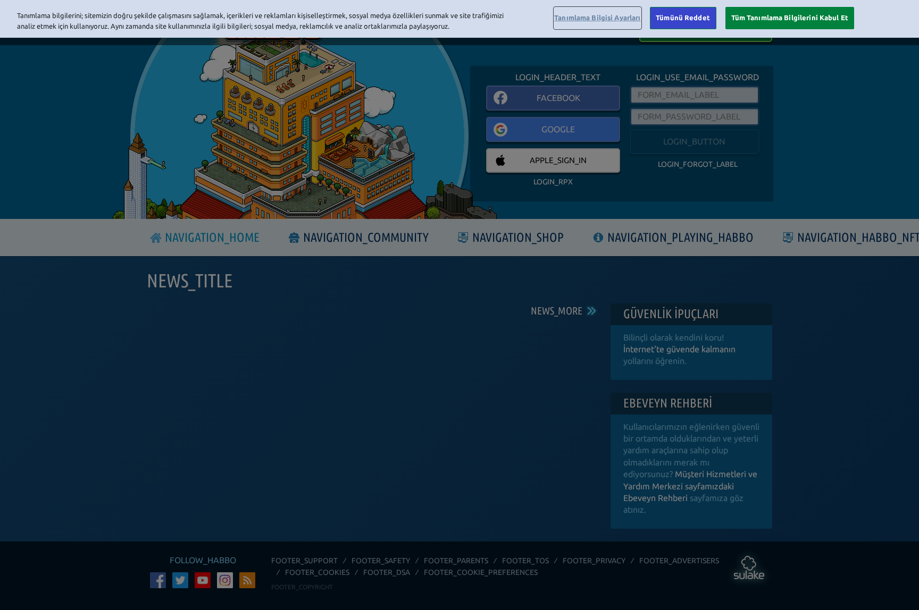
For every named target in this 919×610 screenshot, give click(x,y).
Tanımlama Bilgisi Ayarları (597, 17)
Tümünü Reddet (683, 17)
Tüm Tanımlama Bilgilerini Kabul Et (789, 17)
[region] (459, 19)
